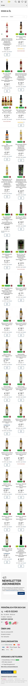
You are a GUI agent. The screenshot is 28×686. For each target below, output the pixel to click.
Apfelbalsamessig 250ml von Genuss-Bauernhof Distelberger (7, 40)
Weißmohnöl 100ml (21, 419)
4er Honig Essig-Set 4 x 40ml (7, 110)
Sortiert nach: (4, 16)
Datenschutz (18, 679)
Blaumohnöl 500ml (21, 323)
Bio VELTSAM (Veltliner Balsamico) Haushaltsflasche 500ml (21, 551)
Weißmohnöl (7, 484)
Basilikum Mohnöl (7, 549)
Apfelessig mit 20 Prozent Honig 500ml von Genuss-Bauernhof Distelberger (7, 182)
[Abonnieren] (21, 593)
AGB (23, 679)
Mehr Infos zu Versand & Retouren (9, 666)
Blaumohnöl (7, 354)
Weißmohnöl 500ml (21, 452)
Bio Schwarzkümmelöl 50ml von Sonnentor (7, 146)
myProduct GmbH (12, 682)
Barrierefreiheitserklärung (21, 680)
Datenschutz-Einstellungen (7, 680)
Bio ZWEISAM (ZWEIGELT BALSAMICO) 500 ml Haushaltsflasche (7, 219)
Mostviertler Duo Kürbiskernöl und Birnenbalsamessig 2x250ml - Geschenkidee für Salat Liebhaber (21, 183)
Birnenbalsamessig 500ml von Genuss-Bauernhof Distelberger (21, 75)
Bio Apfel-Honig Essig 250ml (21, 110)
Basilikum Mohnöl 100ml (21, 517)
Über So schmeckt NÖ (7, 632)
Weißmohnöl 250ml (7, 452)
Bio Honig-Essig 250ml (21, 37)
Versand (10, 51)
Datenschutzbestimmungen (12, 590)
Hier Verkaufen (5, 636)
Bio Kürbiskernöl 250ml (7, 255)
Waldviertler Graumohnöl (7, 420)
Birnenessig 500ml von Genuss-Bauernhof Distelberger (21, 146)
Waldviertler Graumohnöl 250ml (7, 387)
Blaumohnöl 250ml (7, 323)
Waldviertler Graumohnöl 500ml (21, 387)
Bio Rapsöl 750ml (21, 217)
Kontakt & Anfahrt (5, 634)
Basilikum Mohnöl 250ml (7, 517)
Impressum (10, 679)
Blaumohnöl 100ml (21, 288)
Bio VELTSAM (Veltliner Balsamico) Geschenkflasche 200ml (7, 76)
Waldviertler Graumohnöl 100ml (21, 355)
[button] (15, 1)
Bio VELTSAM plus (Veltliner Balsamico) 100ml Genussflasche (7, 290)
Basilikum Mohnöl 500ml (21, 484)
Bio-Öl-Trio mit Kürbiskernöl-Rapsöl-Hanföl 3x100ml (21, 256)
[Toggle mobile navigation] (1, 2)
